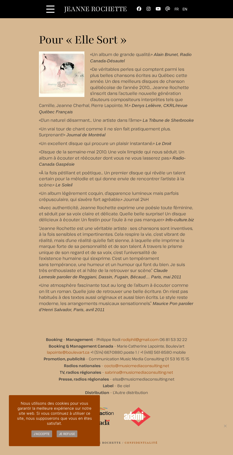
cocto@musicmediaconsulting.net (136, 365)
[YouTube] (158, 9)
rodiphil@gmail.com (140, 339)
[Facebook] (139, 9)
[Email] (168, 9)
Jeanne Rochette (95, 9)
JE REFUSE (67, 434)
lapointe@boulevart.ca (68, 352)
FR (177, 9)
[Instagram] (148, 9)
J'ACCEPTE (42, 434)
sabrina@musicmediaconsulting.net (139, 372)
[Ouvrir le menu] (50, 9)
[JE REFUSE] (225, 426)
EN (184, 9)
